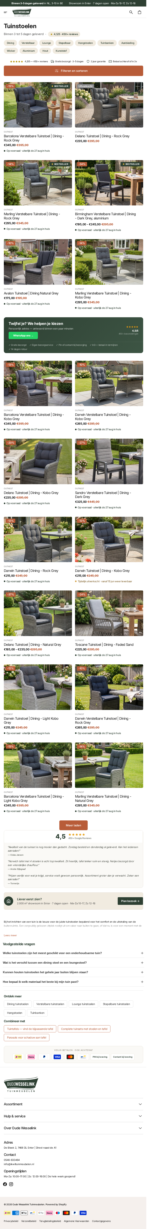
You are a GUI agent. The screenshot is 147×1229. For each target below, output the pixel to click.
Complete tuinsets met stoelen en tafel (84, 1020)
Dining (10, 42)
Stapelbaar (64, 42)
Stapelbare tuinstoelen (116, 995)
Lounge (46, 42)
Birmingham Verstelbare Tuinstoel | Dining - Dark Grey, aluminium (99, 214)
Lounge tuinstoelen (83, 995)
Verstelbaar (28, 42)
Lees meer (10, 926)
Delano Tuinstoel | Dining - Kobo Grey (31, 488)
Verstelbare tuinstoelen (50, 995)
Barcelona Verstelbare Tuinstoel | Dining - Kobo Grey (34, 413)
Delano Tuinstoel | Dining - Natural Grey (32, 638)
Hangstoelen (85, 42)
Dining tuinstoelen (17, 995)
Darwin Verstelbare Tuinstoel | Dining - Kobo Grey (101, 413)
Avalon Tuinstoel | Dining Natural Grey (31, 290)
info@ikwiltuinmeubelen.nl (19, 1164)
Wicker (11, 50)
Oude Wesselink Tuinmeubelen (28, 1204)
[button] (8, 12)
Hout (45, 50)
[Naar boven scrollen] (139, 1224)
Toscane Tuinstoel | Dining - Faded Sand (103, 638)
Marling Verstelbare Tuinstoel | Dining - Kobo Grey (102, 292)
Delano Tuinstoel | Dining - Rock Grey (101, 135)
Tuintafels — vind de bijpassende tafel (30, 1020)
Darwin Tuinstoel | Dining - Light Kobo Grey (31, 713)
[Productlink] (37, 116)
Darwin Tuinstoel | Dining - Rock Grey (31, 565)
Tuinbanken (107, 42)
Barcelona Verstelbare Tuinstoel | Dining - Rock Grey (34, 137)
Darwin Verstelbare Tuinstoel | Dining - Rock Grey (101, 713)
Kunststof (61, 50)
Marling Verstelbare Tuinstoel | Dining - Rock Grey (32, 214)
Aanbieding (127, 42)
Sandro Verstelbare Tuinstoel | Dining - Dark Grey (102, 490)
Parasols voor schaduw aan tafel (26, 1028)
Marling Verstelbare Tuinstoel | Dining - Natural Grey (102, 790)
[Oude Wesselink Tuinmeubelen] (21, 12)
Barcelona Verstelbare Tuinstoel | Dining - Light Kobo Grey (34, 790)
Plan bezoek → (127, 892)
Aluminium (29, 50)
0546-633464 (12, 1159)
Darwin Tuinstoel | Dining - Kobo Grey (101, 565)
